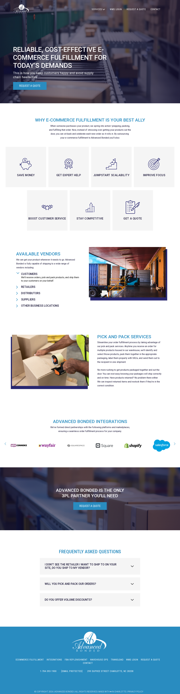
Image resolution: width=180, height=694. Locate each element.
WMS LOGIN (116, 9)
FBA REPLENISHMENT (76, 659)
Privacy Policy (135, 691)
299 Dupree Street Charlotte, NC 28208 (110, 671)
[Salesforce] (161, 446)
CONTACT (155, 9)
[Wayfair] (47, 445)
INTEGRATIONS (54, 659)
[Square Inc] (104, 445)
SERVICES (97, 9)
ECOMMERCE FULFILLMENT (30, 659)
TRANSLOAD (117, 659)
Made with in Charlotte (112, 691)
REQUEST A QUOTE (136, 9)
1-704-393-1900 (48, 671)
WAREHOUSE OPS (99, 659)
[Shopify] (133, 445)
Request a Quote (29, 85)
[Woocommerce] (18, 445)
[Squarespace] (76, 445)
